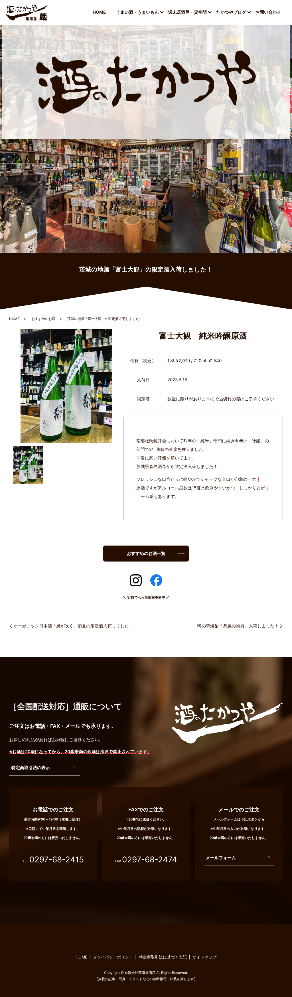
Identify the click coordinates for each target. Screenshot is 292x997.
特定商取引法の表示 (30, 767)
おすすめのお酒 (43, 319)
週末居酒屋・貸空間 (187, 12)
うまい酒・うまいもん (137, 12)
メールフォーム (221, 857)
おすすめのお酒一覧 (146, 553)
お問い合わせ (268, 12)
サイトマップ (204, 957)
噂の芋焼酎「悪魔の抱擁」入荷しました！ (238, 626)
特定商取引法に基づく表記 (163, 957)
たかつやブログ (231, 12)
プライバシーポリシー (113, 957)
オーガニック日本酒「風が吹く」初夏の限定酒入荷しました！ (73, 626)
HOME (99, 12)
